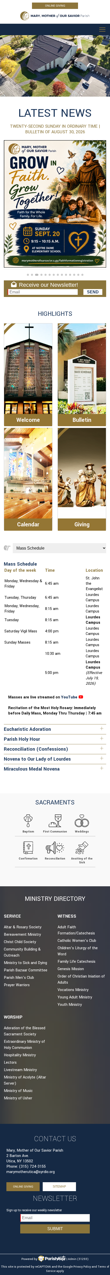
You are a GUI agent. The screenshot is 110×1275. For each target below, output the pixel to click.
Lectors (10, 1062)
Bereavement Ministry (22, 934)
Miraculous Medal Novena (32, 769)
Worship (13, 1017)
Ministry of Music (18, 1091)
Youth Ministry (70, 1004)
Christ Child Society (20, 942)
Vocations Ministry (73, 990)
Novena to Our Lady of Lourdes (37, 759)
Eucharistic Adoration (27, 729)
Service (12, 916)
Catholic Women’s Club (77, 940)
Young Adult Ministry (75, 997)
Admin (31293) (78, 1259)
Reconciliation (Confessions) (36, 749)
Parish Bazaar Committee (25, 970)
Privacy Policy (82, 1267)
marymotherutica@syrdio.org (30, 1172)
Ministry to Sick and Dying (25, 963)
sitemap (59, 1186)
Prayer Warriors (17, 985)
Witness (67, 916)
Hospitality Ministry (20, 1055)
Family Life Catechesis (76, 961)
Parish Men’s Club (19, 977)
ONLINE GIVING (55, 6)
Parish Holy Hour (22, 739)
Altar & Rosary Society (22, 927)
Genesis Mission (71, 969)
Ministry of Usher (18, 1098)
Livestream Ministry (20, 1070)
